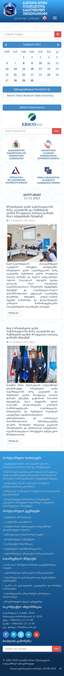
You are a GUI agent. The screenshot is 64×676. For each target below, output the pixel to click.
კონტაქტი (34, 18)
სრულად (13, 313)
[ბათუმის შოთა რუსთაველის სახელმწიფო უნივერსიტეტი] (10, 9)
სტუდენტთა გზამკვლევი (17, 517)
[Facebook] (6, 634)
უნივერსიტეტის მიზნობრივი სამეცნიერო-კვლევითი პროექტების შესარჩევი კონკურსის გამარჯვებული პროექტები (28, 502)
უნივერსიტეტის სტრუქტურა (19, 539)
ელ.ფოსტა (20, 18)
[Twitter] (21, 634)
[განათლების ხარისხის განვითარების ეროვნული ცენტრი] (48, 150)
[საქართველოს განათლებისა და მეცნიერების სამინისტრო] (16, 150)
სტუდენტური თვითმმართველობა (22, 549)
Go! (56, 131)
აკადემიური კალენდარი (18, 522)
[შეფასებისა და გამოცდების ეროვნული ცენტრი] (16, 175)
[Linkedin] (28, 634)
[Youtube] (36, 634)
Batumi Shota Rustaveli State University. (30, 96)
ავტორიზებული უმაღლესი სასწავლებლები (29, 554)
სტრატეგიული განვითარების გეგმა (24, 535)
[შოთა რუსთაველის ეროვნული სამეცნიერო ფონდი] (48, 175)
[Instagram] (13, 634)
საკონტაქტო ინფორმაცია (18, 544)
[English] (43, 18)
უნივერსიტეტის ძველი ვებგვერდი (23, 602)
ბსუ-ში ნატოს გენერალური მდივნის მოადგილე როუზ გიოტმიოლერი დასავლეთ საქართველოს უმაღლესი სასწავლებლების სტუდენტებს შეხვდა (30, 475)
